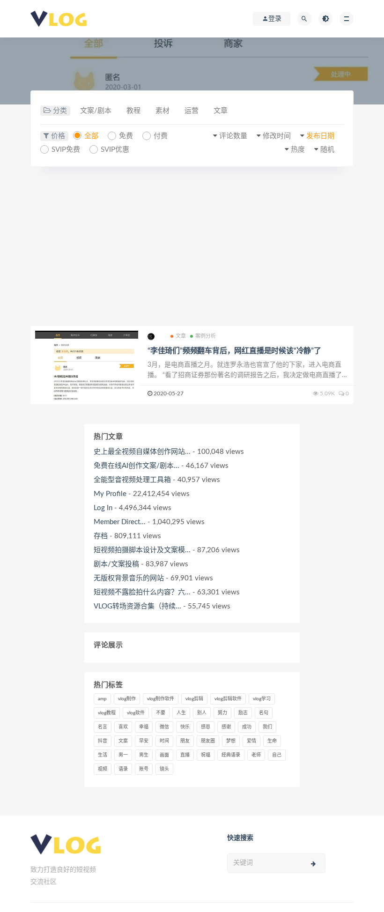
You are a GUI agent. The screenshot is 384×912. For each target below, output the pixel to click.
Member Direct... (120, 522)
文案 (123, 741)
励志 (243, 713)
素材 (162, 110)
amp (102, 699)
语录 (123, 769)
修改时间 (277, 136)
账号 (143, 769)
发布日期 (320, 136)
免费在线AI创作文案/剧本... (136, 465)
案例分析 (205, 336)
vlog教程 (107, 713)
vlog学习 (262, 699)
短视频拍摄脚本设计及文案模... (142, 550)
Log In (103, 508)
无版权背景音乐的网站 (129, 578)
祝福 (205, 755)
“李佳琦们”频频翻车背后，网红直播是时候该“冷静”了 (234, 351)
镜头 (164, 769)
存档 (101, 536)
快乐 (185, 727)
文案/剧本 (95, 110)
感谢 (226, 727)
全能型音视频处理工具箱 (132, 479)
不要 (160, 713)
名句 (263, 713)
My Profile (110, 493)
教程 (133, 110)
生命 (272, 741)
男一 (123, 755)
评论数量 (233, 136)
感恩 (205, 727)
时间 (164, 741)
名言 (102, 727)
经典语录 (231, 755)
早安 (143, 741)
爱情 (251, 741)
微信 (164, 727)
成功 (246, 727)
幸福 (143, 727)
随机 (327, 149)
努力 (222, 713)
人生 (181, 713)
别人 (202, 713)
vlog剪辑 (194, 699)
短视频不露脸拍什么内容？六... (142, 592)
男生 (143, 755)
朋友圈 (208, 741)
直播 (185, 755)
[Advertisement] (192, 246)
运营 (192, 110)
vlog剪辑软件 (228, 699)
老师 (256, 755)
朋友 (185, 741)
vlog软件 (136, 713)
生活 (102, 755)
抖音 (102, 741)
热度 (298, 149)
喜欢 (123, 727)
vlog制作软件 (160, 699)
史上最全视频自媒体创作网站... (142, 451)
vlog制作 (127, 699)
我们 (267, 727)
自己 (276, 755)
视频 (102, 769)
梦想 (231, 741)
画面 (164, 755)
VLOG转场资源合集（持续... (137, 606)
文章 (221, 110)
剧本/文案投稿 (116, 564)
